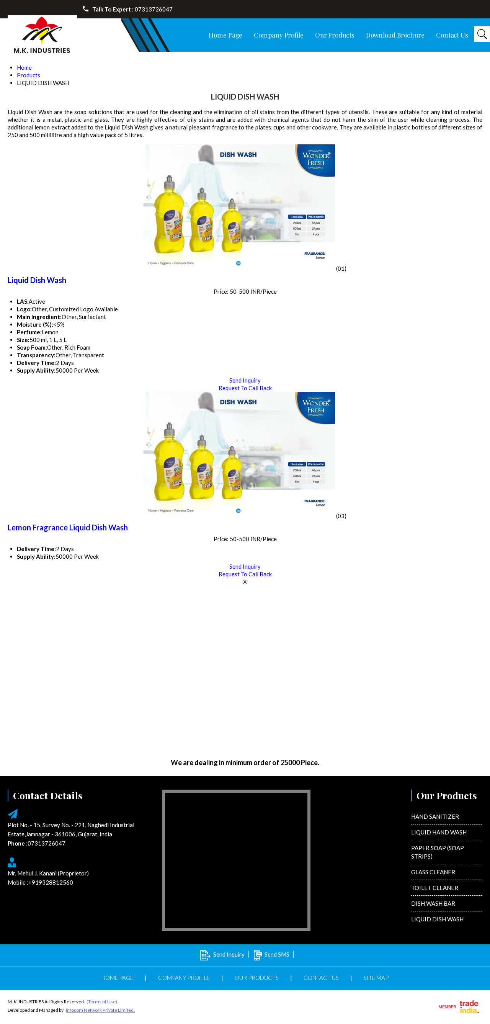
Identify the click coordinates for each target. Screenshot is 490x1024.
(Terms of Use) (102, 1001)
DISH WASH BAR (433, 903)
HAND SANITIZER (435, 816)
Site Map (376, 977)
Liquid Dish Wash (37, 280)
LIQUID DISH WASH (437, 919)
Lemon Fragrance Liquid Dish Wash (68, 527)
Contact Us (452, 35)
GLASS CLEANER (433, 872)
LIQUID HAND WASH (439, 832)
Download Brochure (395, 35)
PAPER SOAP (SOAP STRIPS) (437, 852)
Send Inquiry (245, 380)
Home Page (225, 35)
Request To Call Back (245, 387)
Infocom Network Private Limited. (100, 1010)
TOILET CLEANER (434, 887)
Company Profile (279, 35)
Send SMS (277, 954)
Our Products (334, 35)
